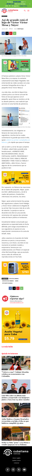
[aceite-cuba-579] (16, 177)
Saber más (23, 6)
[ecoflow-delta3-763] (16, 274)
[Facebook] (3, 33)
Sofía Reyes (20, 29)
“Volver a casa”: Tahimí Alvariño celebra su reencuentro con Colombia (15, 374)
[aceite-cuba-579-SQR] (16, 342)
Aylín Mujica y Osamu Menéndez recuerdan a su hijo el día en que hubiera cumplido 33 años (15, 421)
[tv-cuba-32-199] (16, 71)
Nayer (16, 280)
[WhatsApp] (14, 33)
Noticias (4, 416)
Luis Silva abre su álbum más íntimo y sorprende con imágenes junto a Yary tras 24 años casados (15, 398)
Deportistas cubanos (8, 280)
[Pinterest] (10, 33)
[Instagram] (13, 469)
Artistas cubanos (14, 278)
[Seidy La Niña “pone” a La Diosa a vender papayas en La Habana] (16, 433)
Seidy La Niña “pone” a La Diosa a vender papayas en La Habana (16, 444)
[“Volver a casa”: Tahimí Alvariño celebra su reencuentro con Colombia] (16, 363)
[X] (7, 33)
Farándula (4, 16)
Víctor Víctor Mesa (7, 283)
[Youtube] (24, 469)
